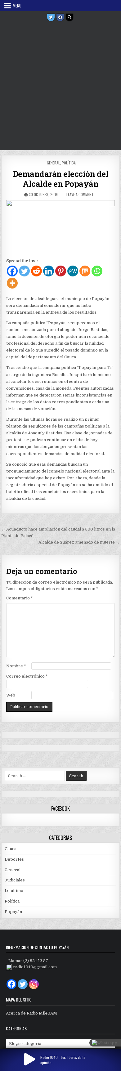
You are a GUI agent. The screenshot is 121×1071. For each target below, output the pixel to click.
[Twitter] (51, 17)
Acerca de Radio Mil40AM (31, 1013)
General (53, 162)
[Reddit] (36, 271)
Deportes (14, 859)
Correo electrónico (27, 676)
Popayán (13, 911)
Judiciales (15, 880)
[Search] (69, 17)
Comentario (19, 598)
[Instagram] (34, 984)
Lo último (14, 890)
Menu (17, 5)
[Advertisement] (60, 86)
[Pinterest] (60, 271)
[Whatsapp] (97, 271)
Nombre (16, 666)
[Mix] (84, 271)
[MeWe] (72, 271)
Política (69, 162)
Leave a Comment (80, 194)
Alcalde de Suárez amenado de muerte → (79, 542)
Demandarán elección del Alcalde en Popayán (61, 178)
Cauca (10, 848)
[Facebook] (60, 17)
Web (10, 695)
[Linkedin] (48, 271)
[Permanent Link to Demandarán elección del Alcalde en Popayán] (60, 227)
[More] (12, 283)
